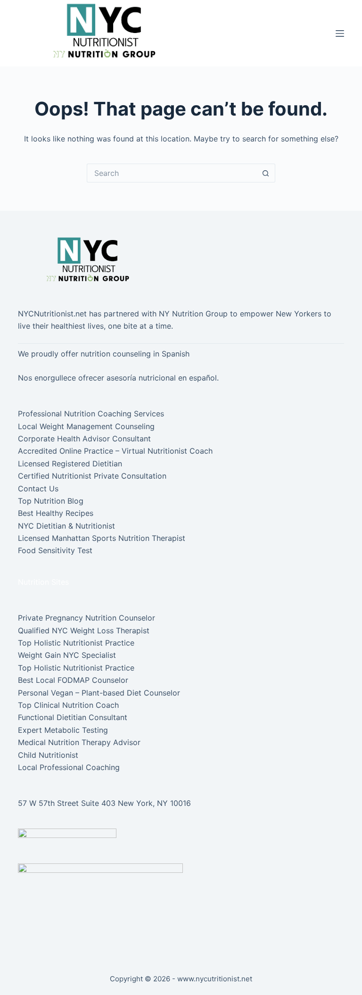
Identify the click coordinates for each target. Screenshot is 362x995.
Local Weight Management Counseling (86, 426)
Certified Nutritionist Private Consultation (92, 476)
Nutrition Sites (43, 582)
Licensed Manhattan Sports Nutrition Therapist (101, 538)
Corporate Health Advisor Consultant (84, 438)
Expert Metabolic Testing (63, 730)
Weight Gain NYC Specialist (67, 655)
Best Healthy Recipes (55, 513)
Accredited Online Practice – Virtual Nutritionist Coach (115, 451)
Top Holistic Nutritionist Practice (76, 642)
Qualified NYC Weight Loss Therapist (83, 630)
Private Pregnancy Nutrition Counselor (86, 617)
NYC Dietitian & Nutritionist (66, 526)
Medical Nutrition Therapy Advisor (79, 742)
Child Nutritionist (48, 755)
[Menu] (340, 33)
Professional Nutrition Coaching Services (91, 413)
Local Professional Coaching (69, 767)
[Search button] (265, 173)
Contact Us (38, 488)
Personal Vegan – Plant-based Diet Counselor (99, 692)
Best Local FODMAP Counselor (73, 680)
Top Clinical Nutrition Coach (68, 705)
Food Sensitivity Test (55, 550)
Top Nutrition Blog (50, 501)
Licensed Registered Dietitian (70, 463)
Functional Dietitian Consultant (72, 717)
